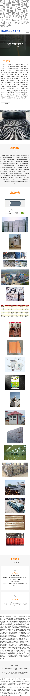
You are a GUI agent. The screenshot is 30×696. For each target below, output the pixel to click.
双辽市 (1, 693)
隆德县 (26, 692)
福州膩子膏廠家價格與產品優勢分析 (15, 381)
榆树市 (5, 693)
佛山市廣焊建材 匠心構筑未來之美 (15, 328)
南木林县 (15, 689)
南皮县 (23, 693)
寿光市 (11, 689)
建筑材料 (20, 672)
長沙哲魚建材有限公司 (10, 31)
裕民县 (19, 693)
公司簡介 (6, 103)
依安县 (13, 695)
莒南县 (12, 690)
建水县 (15, 693)
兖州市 (17, 695)
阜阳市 (7, 689)
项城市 (9, 695)
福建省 (23, 692)
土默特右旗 (6, 692)
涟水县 (20, 695)
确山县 (16, 690)
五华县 (14, 687)
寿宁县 (10, 687)
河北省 (5, 695)
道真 (19, 689)
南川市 (15, 692)
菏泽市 (27, 690)
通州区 (23, 690)
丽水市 (8, 690)
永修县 (24, 687)
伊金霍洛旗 (10, 693)
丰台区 (11, 692)
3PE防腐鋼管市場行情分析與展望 (15, 486)
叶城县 (4, 690)
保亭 (21, 687)
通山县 (19, 692)
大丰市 (22, 689)
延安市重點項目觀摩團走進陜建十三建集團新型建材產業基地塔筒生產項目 (15, 258)
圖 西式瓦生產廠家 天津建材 (15, 346)
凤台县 (19, 690)
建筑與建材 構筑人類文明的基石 (15, 416)
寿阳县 (26, 689)
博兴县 (18, 687)
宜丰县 (1, 695)
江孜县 (3, 689)
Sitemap (22, 673)
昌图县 (26, 693)
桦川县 (1, 692)
